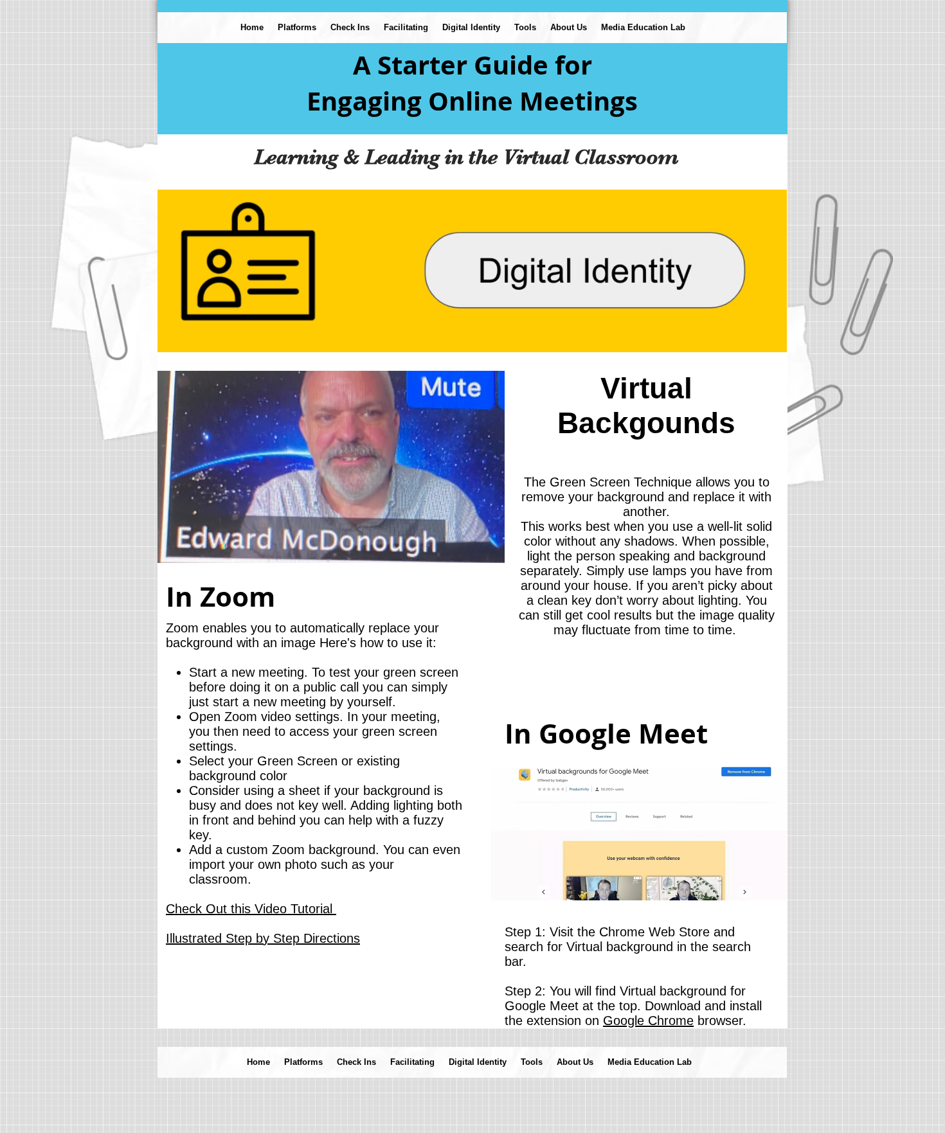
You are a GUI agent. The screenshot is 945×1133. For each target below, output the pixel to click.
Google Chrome (648, 1020)
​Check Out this (251, 909)
